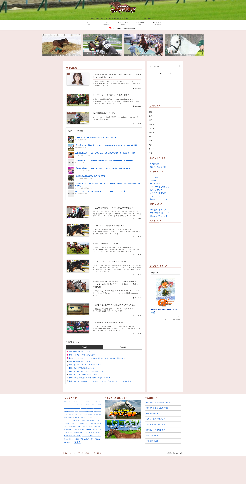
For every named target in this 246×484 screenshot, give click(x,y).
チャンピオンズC (68, 420)
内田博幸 (76, 432)
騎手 (151, 116)
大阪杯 (65, 417)
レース (151, 149)
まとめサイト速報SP (158, 193)
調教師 (151, 124)
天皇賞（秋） (79, 439)
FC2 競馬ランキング (158, 210)
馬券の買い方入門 (153, 435)
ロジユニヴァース (76, 404)
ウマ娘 (93, 414)
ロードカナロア (76, 417)
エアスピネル (76, 401)
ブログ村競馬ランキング (159, 213)
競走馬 (151, 128)
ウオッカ (75, 420)
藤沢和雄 (69, 408)
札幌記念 (83, 423)
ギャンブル (68, 423)
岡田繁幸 (65, 401)
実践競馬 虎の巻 (152, 441)
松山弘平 (77, 414)
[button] (179, 66)
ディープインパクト (93, 429)
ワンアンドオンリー (89, 436)
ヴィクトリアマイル (83, 426)
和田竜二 (94, 423)
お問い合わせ (97, 453)
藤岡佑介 (84, 420)
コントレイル (83, 408)
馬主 (151, 120)
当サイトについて (69, 453)
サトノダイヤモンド (97, 408)
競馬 (99, 432)
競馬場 (151, 133)
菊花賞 (95, 432)
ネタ (151, 153)
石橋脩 (87, 404)
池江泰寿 (87, 411)
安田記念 (72, 436)
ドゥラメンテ (83, 404)
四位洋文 (66, 411)
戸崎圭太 (70, 442)
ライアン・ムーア (71, 414)
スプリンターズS (76, 423)
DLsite (176, 319)
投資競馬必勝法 (152, 413)
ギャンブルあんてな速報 (159, 187)
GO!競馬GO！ (155, 164)
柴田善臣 (90, 414)
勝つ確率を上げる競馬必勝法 (157, 408)
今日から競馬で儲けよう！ (156, 424)
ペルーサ (71, 404)
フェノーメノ (92, 401)
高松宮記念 (72, 426)
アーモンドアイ (82, 411)
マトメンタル (155, 196)
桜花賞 (66, 436)
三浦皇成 (78, 436)
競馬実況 (99, 404)
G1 (76, 426)
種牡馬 (99, 423)
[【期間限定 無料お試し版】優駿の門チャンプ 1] (165, 293)
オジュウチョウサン (93, 404)
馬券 (151, 145)
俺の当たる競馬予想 (158, 167)
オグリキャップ (70, 401)
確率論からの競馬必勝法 (155, 430)
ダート (91, 408)
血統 (151, 137)
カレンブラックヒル (82, 401)
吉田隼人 (76, 411)
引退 (81, 432)
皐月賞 (77, 442)
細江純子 (73, 408)
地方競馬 (92, 420)
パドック (80, 420)
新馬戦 (91, 426)
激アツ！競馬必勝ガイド (155, 419)
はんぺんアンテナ (157, 190)
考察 (151, 141)
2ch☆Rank (154, 177)
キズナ (95, 426)
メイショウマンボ (76, 429)
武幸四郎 (83, 417)
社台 (100, 414)
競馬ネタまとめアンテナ (159, 199)
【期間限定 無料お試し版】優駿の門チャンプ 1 (165, 309)
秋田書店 (153, 311)
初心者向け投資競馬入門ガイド (158, 402)
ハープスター (77, 408)
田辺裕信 (84, 429)
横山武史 (91, 411)
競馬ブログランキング (158, 216)
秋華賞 (65, 408)
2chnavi (153, 181)
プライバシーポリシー (84, 453)
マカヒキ (66, 426)
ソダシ (99, 417)
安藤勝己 (68, 429)
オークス (95, 417)
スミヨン (88, 408)
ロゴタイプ (89, 423)
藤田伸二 (96, 411)
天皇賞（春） (89, 439)
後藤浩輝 (87, 401)
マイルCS (70, 417)
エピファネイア (89, 417)
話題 (151, 112)
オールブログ (155, 184)
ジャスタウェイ (71, 411)
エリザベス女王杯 (83, 414)
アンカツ (67, 404)
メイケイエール (88, 432)
